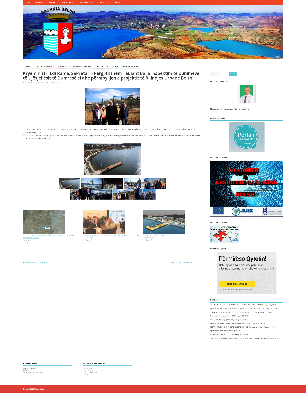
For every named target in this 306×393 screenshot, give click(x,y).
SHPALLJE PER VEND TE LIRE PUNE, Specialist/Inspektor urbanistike (234, 312)
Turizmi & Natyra (44, 66)
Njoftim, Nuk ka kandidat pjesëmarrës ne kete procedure (232, 323)
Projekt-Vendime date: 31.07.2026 (223, 334)
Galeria (56, 83)
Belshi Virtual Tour (130, 66)
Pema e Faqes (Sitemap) (80, 66)
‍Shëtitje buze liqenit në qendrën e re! (36, 262)
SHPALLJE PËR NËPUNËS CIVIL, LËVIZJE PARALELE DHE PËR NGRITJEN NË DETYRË (239, 338)
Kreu (27, 2)
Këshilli (52, 2)
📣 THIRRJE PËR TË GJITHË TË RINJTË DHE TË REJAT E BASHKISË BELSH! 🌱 (236, 305)
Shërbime (66, 2)
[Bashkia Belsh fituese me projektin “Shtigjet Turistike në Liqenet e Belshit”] (112, 222)
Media (117, 2)
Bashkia (38, 2)
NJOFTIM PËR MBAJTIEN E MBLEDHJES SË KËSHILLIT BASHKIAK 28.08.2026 (237, 308)
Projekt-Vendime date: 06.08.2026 (223, 316)
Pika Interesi (112, 66)
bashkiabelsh (29, 83)
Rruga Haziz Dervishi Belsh (30, 370)
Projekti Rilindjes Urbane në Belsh (156, 235)
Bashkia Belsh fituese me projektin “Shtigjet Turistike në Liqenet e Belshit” (111, 235)
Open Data (102, 2)
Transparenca (84, 2)
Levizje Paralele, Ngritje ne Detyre (223, 320)
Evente (61, 66)
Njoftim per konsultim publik (221, 331)
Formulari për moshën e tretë (181, 262)
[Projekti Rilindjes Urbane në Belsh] (172, 222)
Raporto (99, 66)
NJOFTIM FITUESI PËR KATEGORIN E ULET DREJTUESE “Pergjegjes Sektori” (236, 327)
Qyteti (27, 66)
